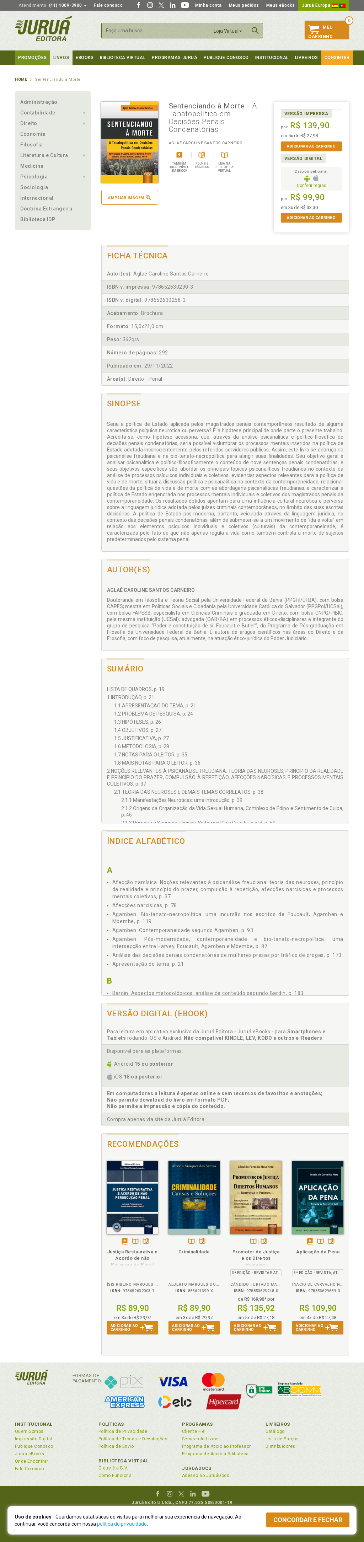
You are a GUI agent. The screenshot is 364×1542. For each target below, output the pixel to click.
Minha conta (208, 5)
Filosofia (31, 145)
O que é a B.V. (113, 1468)
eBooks (84, 57)
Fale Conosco (29, 1468)
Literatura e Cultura (44, 155)
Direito (28, 123)
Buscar (255, 30)
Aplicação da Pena (317, 1251)
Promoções (32, 57)
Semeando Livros (200, 1438)
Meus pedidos (244, 5)
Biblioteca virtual (122, 57)
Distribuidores (280, 1446)
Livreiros (306, 57)
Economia (33, 134)
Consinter (337, 57)
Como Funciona (115, 1475)
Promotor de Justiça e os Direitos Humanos (256, 1258)
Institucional (272, 57)
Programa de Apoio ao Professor (216, 1446)
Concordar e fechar (307, 1520)
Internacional (37, 198)
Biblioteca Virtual (123, 1460)
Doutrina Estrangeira (46, 209)
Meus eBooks (280, 5)
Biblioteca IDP (37, 219)
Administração (39, 102)
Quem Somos (29, 1431)
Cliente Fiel (194, 1431)
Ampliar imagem (126, 198)
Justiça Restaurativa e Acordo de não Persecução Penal (132, 1258)
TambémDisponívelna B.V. (135, 1241)
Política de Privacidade (122, 1431)
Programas (197, 1424)
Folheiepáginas (146, 1241)
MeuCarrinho (320, 32)
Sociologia (34, 187)
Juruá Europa (317, 5)
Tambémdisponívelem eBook (124, 1241)
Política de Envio (116, 1446)
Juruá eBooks (29, 1453)
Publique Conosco (226, 57)
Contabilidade (37, 113)
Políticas (111, 1424)
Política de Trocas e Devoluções (132, 1438)
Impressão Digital (33, 1438)
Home (21, 79)
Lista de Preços (282, 1438)
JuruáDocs (197, 1468)
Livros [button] (61, 57)
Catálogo (275, 1431)
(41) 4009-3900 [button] (50, 5)
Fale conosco (108, 5)
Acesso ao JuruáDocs (205, 1475)
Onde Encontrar (31, 1461)
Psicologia (34, 177)
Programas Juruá (174, 57)
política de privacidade (122, 1524)
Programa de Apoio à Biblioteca (215, 1453)
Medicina (31, 166)
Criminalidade (194, 1251)
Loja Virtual (226, 31)
